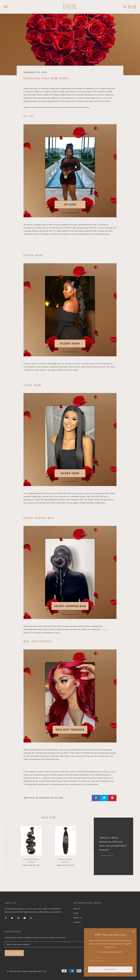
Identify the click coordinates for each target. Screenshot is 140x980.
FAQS (75, 913)
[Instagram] (18, 917)
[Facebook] (6, 917)
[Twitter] (12, 917)
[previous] (7, 846)
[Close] (133, 931)
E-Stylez (104, 629)
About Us (77, 918)
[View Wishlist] (130, 7)
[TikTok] (31, 917)
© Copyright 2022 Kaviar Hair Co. (27, 971)
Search (76, 908)
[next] (89, 846)
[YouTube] (25, 917)
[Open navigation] (5, 7)
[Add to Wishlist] (39, 828)
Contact (77, 922)
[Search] (125, 6)
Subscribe (110, 969)
